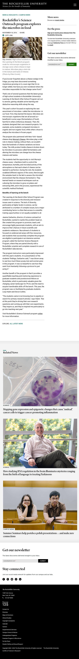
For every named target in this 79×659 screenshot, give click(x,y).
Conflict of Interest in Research (11, 651)
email (51, 45)
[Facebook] (3, 579)
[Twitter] (8, 579)
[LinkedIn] (20, 579)
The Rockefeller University (11, 590)
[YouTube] (12, 579)
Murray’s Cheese (19, 139)
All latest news (16, 324)
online (40, 314)
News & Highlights (9, 15)
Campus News (24, 15)
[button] (7, 35)
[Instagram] (16, 579)
